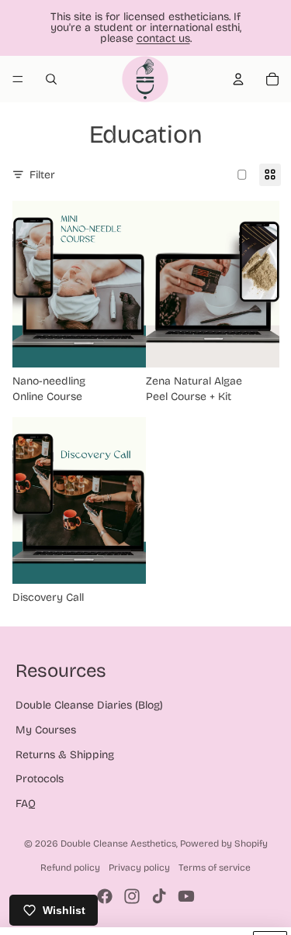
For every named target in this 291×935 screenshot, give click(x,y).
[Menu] (18, 79)
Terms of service (214, 867)
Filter (42, 174)
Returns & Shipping (65, 754)
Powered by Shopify (224, 843)
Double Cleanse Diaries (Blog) (89, 705)
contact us (163, 38)
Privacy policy (139, 867)
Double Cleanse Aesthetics (118, 843)
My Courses (46, 730)
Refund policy (70, 867)
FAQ (26, 803)
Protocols (40, 778)
